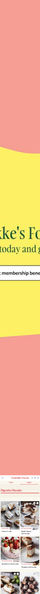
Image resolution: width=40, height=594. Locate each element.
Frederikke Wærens (20, 477)
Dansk (11, 482)
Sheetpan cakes (5, 528)
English (29, 482)
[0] (38, 478)
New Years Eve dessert (26, 528)
